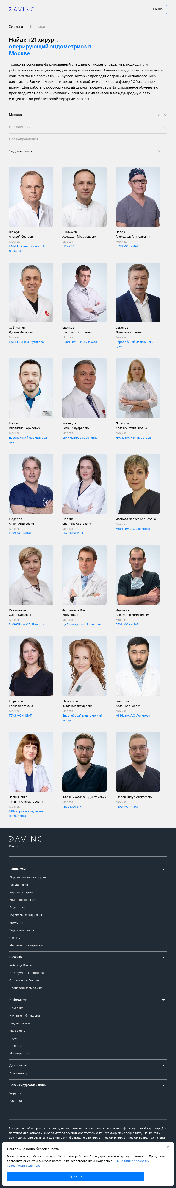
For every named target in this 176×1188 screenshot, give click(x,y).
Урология (16, 923)
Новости (15, 1046)
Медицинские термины (26, 945)
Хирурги (15, 1094)
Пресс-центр (18, 1074)
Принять (76, 1176)
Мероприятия (19, 1054)
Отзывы (14, 938)
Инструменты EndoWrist (26, 973)
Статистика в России (24, 981)
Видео (14, 1038)
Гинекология (18, 885)
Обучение (16, 1008)
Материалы (17, 1031)
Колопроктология (22, 900)
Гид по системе (20, 1023)
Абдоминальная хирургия (28, 877)
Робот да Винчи (20, 965)
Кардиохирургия (21, 892)
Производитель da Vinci (26, 988)
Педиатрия (17, 908)
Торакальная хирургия (25, 915)
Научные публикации (24, 1016)
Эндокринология (21, 930)
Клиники (37, 27)
